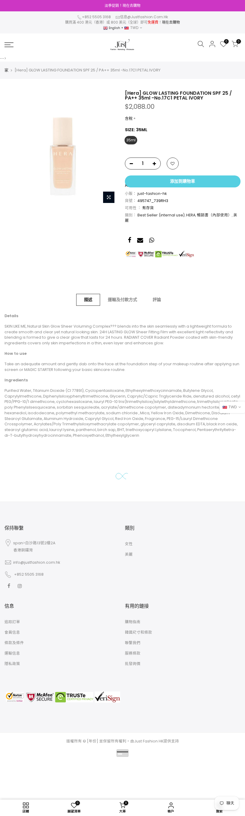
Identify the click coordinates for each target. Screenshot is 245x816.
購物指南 (132, 621)
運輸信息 (12, 653)
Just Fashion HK (148, 741)
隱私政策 (12, 663)
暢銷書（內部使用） (214, 215)
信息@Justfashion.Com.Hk (144, 16)
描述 (88, 299)
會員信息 (12, 632)
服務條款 (132, 653)
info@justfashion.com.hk (36, 562)
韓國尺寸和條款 (138, 632)
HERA (190, 215)
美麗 (129, 554)
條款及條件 (14, 642)
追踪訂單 (12, 621)
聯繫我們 (132, 642)
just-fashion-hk (152, 193)
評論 (157, 299)
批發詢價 (132, 663)
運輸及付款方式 (122, 299)
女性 (129, 543)
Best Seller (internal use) (161, 215)
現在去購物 (171, 22)
